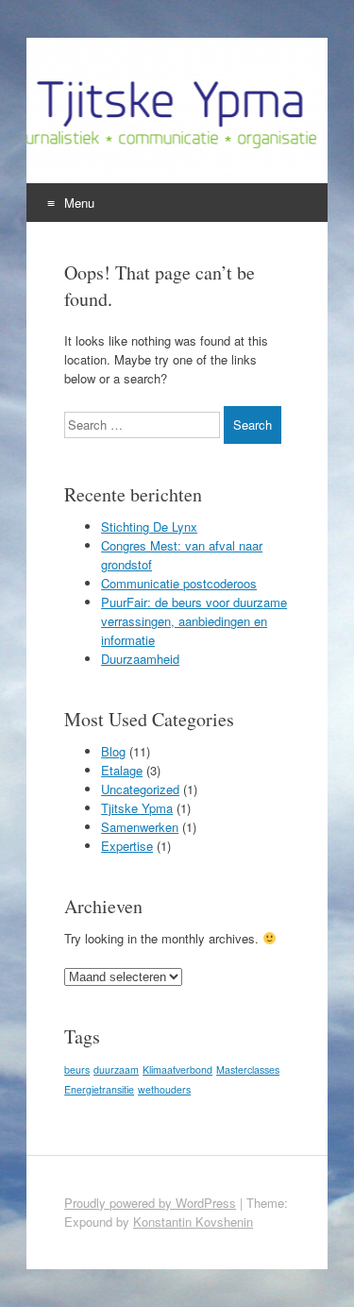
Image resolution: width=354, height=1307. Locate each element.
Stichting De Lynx (149, 526)
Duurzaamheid (140, 659)
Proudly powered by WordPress (150, 1203)
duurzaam (116, 1069)
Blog (113, 751)
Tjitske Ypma (137, 808)
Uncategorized (140, 789)
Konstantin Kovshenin (193, 1222)
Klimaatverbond (177, 1069)
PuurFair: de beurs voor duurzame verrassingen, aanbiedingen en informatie (194, 621)
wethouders (164, 1089)
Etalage (122, 770)
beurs (77, 1069)
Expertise (127, 846)
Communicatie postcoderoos (179, 583)
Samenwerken (139, 827)
